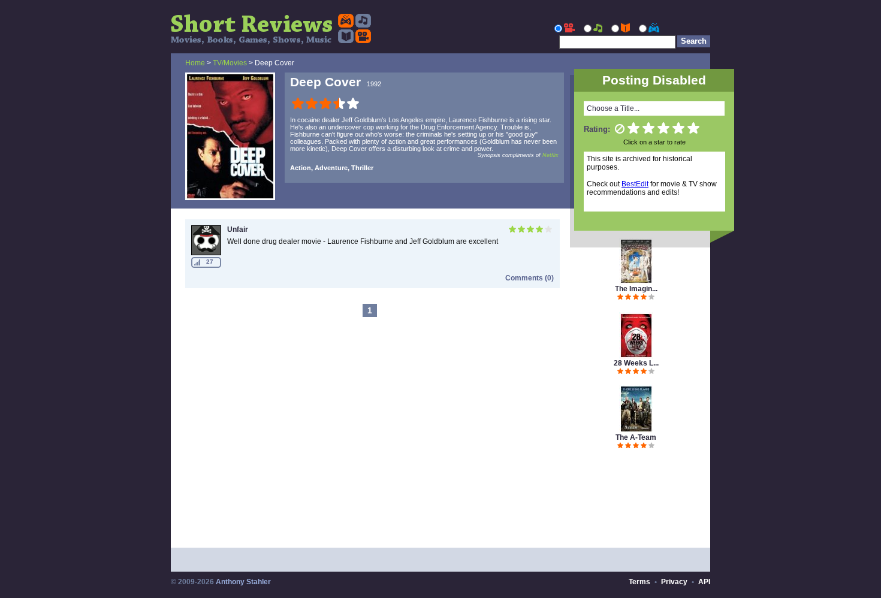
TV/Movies (230, 63)
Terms (639, 582)
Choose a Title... (613, 108)
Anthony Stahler (243, 582)
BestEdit (634, 184)
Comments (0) (529, 278)
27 (209, 261)
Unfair (237, 229)
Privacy (674, 582)
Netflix (550, 155)
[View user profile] (206, 253)
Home (195, 63)
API (704, 582)
